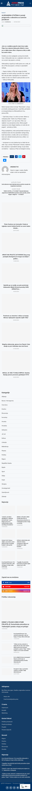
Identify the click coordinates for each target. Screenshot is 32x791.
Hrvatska (4, 426)
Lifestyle (4, 442)
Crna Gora (4, 405)
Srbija (3, 475)
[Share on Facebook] (16, 156)
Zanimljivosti (5, 492)
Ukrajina (4, 484)
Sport (3, 471)
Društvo (4, 409)
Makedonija (5, 446)
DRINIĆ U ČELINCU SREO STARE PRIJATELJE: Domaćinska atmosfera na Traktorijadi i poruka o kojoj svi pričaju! (15, 624)
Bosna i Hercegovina (7, 401)
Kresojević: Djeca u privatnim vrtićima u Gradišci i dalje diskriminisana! (21, 670)
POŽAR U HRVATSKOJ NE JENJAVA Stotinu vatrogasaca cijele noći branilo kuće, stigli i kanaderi (23, 543)
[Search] (30, 3)
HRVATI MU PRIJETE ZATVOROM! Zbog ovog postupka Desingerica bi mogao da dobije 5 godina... (16, 257)
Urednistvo (8, 22)
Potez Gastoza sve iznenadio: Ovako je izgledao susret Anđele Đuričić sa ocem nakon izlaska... (16, 226)
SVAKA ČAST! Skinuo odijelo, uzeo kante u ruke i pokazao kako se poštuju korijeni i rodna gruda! (8, 543)
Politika (4, 455)
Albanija (4, 396)
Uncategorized (6, 488)
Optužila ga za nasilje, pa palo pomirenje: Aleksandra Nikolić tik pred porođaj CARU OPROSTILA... (16, 287)
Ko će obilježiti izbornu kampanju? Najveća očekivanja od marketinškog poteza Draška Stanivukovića (22, 660)
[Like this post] (12, 156)
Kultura (4, 438)
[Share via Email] (4, 160)
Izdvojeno (4, 430)
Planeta (4, 451)
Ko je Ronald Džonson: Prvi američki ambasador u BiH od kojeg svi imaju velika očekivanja (22, 635)
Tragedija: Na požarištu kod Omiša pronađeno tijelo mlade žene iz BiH (23, 563)
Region (4, 459)
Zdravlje (4, 496)
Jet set (4, 434)
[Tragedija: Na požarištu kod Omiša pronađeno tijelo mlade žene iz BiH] (23, 555)
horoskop (4, 417)
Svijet (3, 480)
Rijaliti (3, 467)
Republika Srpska (7, 463)
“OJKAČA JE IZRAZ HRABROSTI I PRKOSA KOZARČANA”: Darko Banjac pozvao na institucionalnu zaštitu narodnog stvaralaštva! (7, 520)
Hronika (4, 421)
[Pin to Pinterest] (23, 156)
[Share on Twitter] (20, 156)
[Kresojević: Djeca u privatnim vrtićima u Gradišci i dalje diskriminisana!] (7, 671)
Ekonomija (5, 413)
